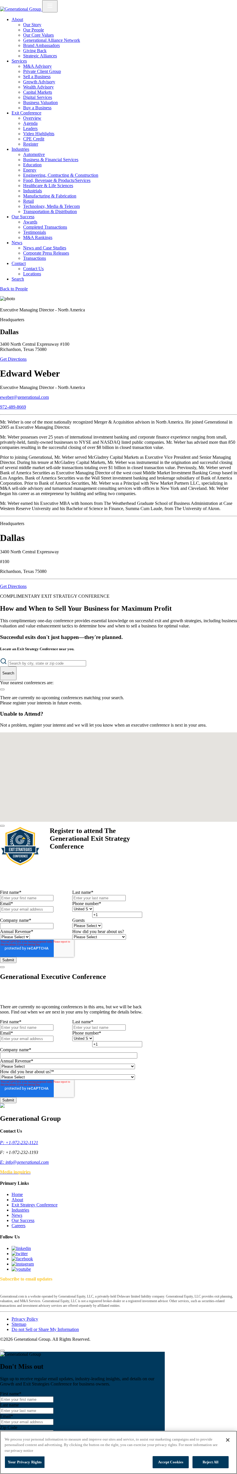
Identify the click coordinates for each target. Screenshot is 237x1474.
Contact (19, 263)
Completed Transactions (45, 227)
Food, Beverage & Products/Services (56, 180)
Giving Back (35, 50)
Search (18, 279)
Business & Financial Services (50, 159)
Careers (18, 1225)
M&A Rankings (37, 237)
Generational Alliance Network (51, 40)
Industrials (32, 190)
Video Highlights (38, 133)
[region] (118, 1452)
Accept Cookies (171, 1462)
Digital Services (37, 97)
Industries (20, 149)
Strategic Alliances (40, 55)
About (17, 19)
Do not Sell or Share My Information (45, 1329)
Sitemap (19, 1324)
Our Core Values (38, 35)
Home (17, 1194)
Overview (32, 118)
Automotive (34, 154)
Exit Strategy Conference (35, 1204)
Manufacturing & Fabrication (49, 195)
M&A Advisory (37, 66)
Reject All (211, 1462)
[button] (116, 749)
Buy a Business (37, 107)
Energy (29, 170)
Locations (32, 273)
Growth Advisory (39, 81)
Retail (28, 201)
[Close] (2, 826)
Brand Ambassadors (41, 45)
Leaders (30, 128)
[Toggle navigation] (50, 6)
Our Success (23, 216)
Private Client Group (42, 71)
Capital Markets (37, 92)
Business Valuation (40, 102)
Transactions (34, 258)
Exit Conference (26, 112)
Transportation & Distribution (50, 211)
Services (19, 61)
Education (32, 164)
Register (30, 144)
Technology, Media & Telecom (51, 206)
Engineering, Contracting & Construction (60, 175)
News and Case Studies (44, 247)
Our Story (32, 24)
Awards (30, 221)
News (17, 242)
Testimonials (34, 232)
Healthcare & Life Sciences (48, 185)
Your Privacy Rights (25, 1462)
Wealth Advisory (38, 86)
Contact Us (33, 268)
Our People (33, 29)
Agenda (30, 123)
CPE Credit (33, 138)
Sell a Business (37, 76)
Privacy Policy (25, 1319)
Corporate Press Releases (46, 253)
